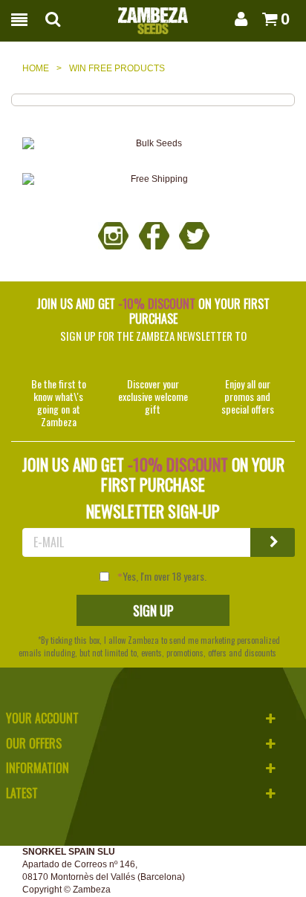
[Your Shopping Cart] (265, 18)
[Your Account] (238, 18)
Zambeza (92, 889)
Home (35, 68)
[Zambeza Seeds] (153, 16)
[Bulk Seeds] (153, 143)
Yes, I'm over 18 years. (164, 576)
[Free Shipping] (153, 179)
